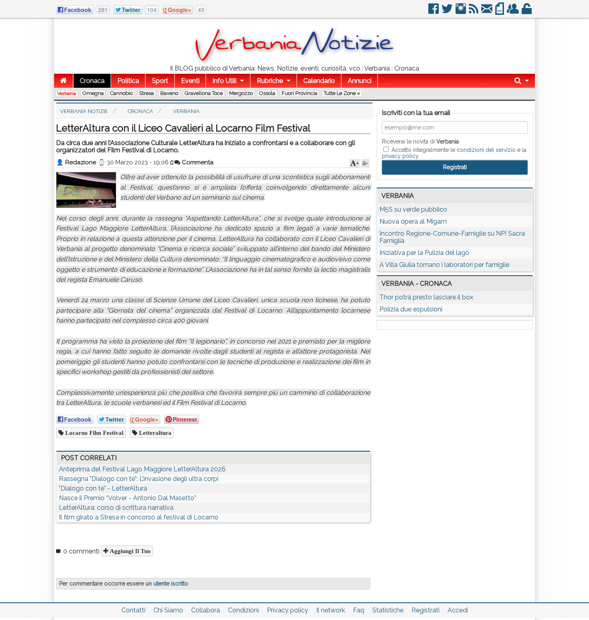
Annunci (359, 81)
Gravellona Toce (204, 93)
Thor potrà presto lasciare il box (426, 297)
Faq (358, 610)
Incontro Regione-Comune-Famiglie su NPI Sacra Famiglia (452, 237)
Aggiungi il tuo (129, 551)
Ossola (267, 93)
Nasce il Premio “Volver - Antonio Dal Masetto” (127, 498)
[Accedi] (527, 12)
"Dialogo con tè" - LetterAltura (103, 488)
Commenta (197, 162)
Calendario (319, 81)
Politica (128, 81)
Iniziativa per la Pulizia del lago (424, 252)
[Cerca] (521, 81)
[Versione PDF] (500, 12)
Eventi (190, 81)
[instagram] (461, 12)
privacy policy (400, 156)
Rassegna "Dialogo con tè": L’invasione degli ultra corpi (138, 479)
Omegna (93, 93)
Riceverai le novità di (420, 141)
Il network (330, 610)
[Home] (63, 81)
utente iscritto (170, 583)
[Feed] (474, 12)
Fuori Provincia (299, 93)
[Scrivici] (487, 12)
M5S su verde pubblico (413, 209)
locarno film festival (93, 433)
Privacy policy (287, 610)
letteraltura (154, 433)
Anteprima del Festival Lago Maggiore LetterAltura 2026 (142, 469)
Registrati (425, 610)
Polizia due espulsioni (410, 309)
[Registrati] (513, 12)
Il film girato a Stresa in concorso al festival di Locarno (138, 517)
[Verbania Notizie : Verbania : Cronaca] (294, 62)
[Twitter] (448, 12)
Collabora (205, 610)
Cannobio (121, 93)
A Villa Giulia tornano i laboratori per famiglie (444, 265)
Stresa (146, 93)
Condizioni (243, 610)
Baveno (169, 93)
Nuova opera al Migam (413, 221)
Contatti (133, 610)
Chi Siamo (168, 610)
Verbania (66, 93)
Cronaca (92, 81)
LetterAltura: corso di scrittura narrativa (116, 507)
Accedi (458, 610)
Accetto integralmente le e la (454, 153)
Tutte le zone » (342, 93)
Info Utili (224, 81)
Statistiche (387, 610)
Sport (160, 81)
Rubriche (270, 81)
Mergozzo (241, 93)
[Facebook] (434, 12)
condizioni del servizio (486, 150)
